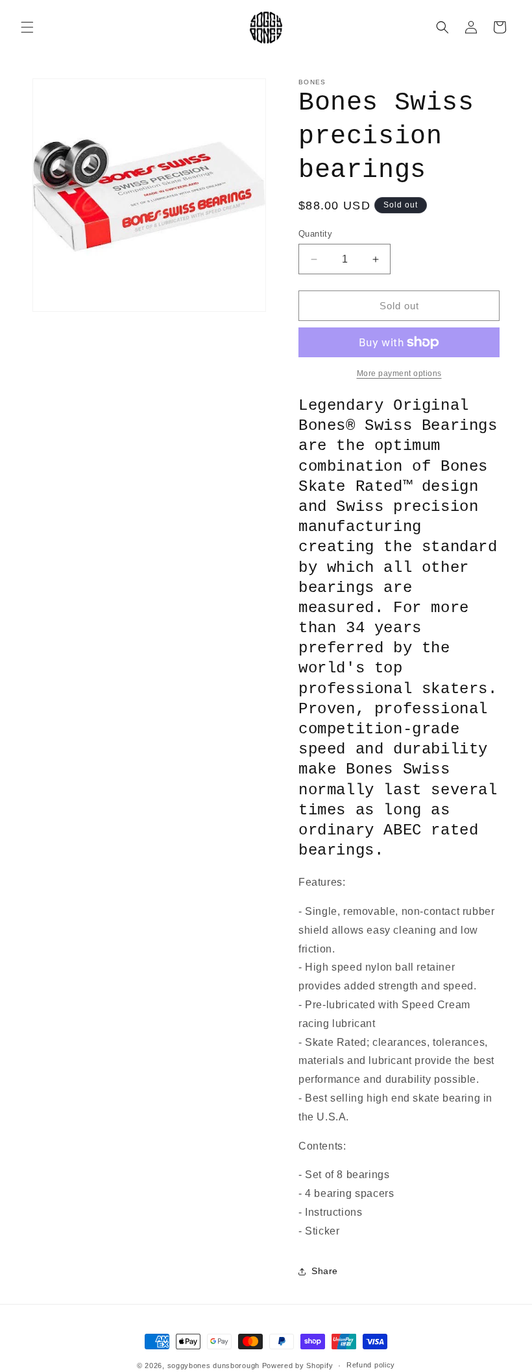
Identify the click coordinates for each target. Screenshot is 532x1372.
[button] (27, 27)
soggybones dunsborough (213, 1365)
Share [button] (324, 1271)
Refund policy (370, 1365)
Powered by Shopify (297, 1365)
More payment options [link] (399, 373)
